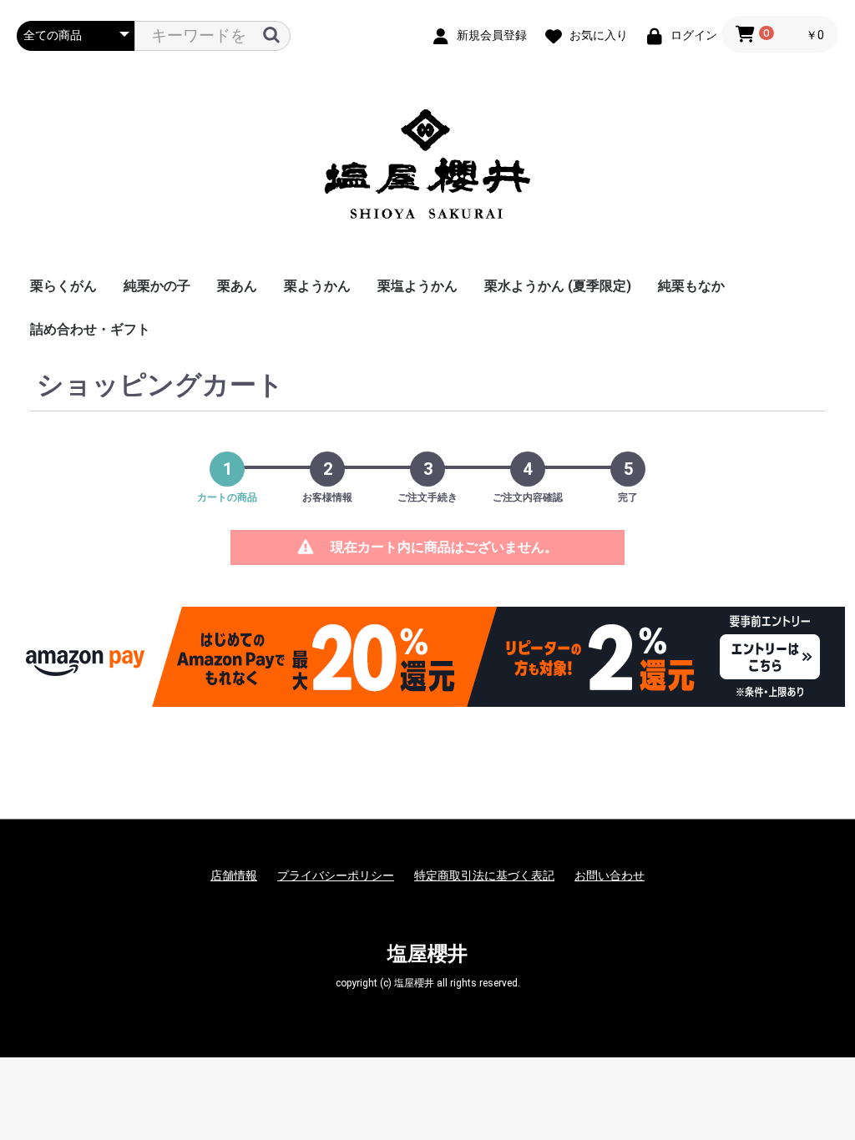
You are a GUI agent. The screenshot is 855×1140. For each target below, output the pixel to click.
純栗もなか (691, 286)
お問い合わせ (609, 875)
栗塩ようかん (417, 286)
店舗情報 (233, 875)
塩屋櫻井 (427, 954)
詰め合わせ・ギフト (90, 329)
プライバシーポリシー (335, 875)
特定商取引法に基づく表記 (484, 875)
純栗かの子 (157, 286)
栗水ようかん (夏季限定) (557, 286)
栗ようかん (317, 286)
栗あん (237, 286)
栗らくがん (63, 286)
